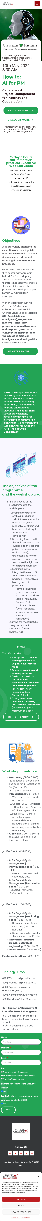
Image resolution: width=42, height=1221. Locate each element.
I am (3, 1068)
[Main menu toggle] (37, 3)
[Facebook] (10, 1153)
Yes (4, 1091)
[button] (38, 1176)
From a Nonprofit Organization (15, 1072)
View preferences (21, 1212)
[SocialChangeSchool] (8, 4)
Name (4, 1037)
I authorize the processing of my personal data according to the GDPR (19, 1098)
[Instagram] (21, 1153)
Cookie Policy (15, 1218)
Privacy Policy (25, 1218)
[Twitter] (15, 1153)
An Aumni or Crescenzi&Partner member (19, 1075)
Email (3, 1058)
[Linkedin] (32, 1153)
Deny (21, 1206)
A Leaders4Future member (13, 1079)
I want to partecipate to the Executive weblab (18, 1085)
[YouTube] (26, 1153)
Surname (5, 1047)
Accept (21, 1199)
